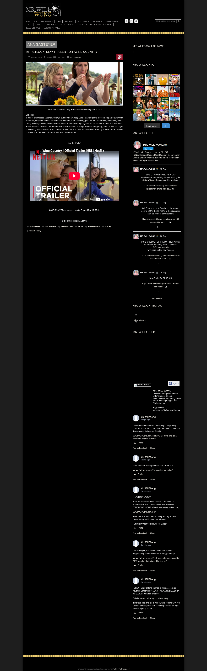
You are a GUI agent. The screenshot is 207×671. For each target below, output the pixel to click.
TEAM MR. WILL (33, 28)
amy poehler (34, 226)
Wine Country (35, 230)
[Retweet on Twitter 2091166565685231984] (148, 193)
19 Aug (163, 272)
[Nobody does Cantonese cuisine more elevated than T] (151, 103)
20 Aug (163, 236)
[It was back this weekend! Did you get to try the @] (163, 115)
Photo (140, 442)
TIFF (58, 21)
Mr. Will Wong (148, 416)
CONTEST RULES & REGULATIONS (95, 25)
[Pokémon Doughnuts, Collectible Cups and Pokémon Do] (163, 103)
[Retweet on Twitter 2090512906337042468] (148, 263)
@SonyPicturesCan (151, 180)
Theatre (97, 21)
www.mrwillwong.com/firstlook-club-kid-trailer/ (153, 470)
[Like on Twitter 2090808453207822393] (153, 227)
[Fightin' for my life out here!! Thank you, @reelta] (151, 79)
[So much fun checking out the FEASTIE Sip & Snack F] (174, 79)
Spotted (51, 25)
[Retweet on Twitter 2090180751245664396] (148, 291)
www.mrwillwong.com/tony (144, 511)
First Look (31, 21)
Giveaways (47, 21)
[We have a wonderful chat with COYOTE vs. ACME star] (174, 91)
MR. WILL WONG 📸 (149, 169)
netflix (80, 226)
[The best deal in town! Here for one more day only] (151, 115)
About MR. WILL (52, 28)
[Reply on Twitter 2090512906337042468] (142, 263)
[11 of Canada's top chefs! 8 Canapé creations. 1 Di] (139, 115)
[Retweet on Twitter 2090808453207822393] (148, 227)
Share (152, 448)
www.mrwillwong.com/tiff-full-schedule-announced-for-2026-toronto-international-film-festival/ (156, 559)
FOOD (28, 25)
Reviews (69, 21)
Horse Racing (67, 25)
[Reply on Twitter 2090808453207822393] (142, 227)
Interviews (112, 21)
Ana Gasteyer (50, 226)
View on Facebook (140, 448)
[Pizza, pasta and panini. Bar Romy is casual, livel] (163, 91)
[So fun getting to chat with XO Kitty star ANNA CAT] (151, 91)
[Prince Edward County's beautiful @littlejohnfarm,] (174, 103)
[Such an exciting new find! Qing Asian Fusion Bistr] (139, 103)
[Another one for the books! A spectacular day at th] (174, 115)
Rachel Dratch (94, 226)
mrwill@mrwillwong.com (120, 668)
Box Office (83, 21)
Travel (39, 25)
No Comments (75, 57)
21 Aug (163, 202)
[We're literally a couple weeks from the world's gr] (139, 79)
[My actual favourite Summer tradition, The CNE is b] (139, 91)
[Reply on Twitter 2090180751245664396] (142, 291)
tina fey (108, 226)
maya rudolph (67, 226)
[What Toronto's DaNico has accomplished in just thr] (163, 79)
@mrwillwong (140, 320)
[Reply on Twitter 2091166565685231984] (142, 193)
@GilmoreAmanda (161, 247)
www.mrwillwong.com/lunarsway (154, 598)
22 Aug (163, 169)
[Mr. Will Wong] (142, 385)
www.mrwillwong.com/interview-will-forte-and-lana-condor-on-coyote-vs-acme (155, 437)
